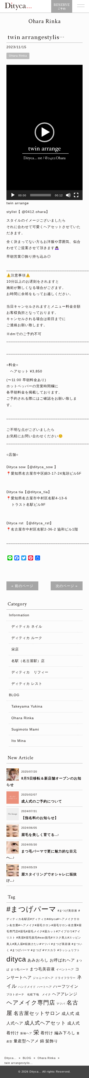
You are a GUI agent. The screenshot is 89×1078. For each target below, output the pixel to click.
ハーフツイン (65, 986)
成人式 (68, 1013)
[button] (44, 132)
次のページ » (67, 586)
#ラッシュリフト (68, 950)
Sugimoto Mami (25, 729)
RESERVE (62, 6)
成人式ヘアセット (45, 1023)
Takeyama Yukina (27, 706)
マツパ (60, 1003)
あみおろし (37, 960)
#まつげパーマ (31, 909)
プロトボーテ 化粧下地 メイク (28, 994)
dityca (16, 959)
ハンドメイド (27, 986)
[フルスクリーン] (76, 195)
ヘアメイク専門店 (30, 1002)
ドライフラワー (65, 977)
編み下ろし (64, 1033)
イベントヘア (65, 969)
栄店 (15, 649)
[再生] (12, 195)
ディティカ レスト (26, 684)
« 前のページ (22, 586)
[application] (44, 132)
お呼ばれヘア (62, 960)
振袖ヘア (26, 1033)
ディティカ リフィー (29, 672)
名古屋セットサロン (37, 1013)
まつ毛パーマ (19, 969)
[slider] (40, 195)
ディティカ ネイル (26, 626)
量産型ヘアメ (26, 1041)
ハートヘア (44, 986)
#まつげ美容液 (67, 910)
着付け (47, 1033)
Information (19, 615)
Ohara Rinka (18, 55)
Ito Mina (18, 741)
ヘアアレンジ (64, 994)
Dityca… (10, 1057)
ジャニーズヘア (43, 977)
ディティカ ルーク (26, 638)
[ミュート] (68, 195)
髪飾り (51, 1041)
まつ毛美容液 (42, 969)
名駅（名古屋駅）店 (28, 661)
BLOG (14, 695)
